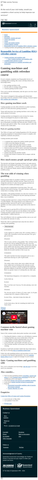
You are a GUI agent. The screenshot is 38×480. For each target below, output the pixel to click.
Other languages (7, 438)
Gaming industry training (11, 44)
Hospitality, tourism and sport (12, 38)
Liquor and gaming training (12, 43)
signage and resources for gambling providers (23, 380)
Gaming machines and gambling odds (14, 57)
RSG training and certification (9, 99)
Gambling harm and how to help (13, 60)
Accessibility (6, 436)
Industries (7, 36)
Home (6, 35)
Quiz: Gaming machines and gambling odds (20, 59)
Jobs (20, 436)
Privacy (5, 434)
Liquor (6, 41)
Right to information (24, 434)
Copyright (5, 432)
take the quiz (26, 366)
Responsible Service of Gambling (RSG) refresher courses (20, 46)
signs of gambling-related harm (21, 350)
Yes (2, 20)
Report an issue (6, 421)
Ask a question (6, 416)
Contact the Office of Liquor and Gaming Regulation (15, 396)
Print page (9, 403)
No (6, 20)
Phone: (12, 426)
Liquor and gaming (9, 39)
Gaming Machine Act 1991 (15, 388)
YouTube (21, 447)
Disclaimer (21, 432)
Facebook (5, 447)
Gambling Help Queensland (20, 377)
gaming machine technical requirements (22, 382)
